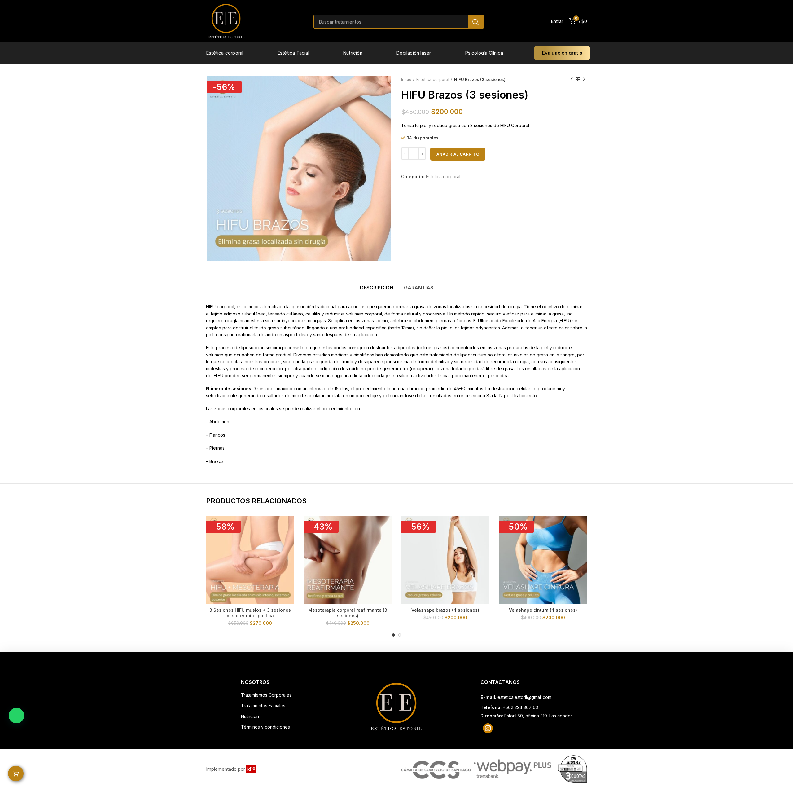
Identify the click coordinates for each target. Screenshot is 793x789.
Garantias (418, 287)
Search (475, 22)
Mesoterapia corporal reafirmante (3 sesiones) (347, 612)
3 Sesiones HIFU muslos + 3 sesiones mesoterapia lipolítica (250, 612)
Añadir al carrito (457, 154)
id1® (251, 769)
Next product (584, 79)
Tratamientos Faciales (263, 705)
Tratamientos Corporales (266, 695)
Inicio (406, 79)
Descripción (376, 287)
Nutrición (250, 716)
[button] (16, 715)
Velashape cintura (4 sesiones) (543, 610)
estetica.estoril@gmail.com (524, 697)
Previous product (571, 79)
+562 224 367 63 (520, 707)
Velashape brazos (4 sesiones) (445, 610)
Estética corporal (432, 79)
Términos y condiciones (265, 726)
